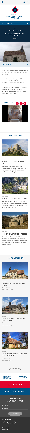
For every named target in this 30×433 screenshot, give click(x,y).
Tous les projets (15, 368)
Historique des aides (9, 64)
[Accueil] (15, 12)
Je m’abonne (15, 413)
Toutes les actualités (15, 250)
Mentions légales (6, 427)
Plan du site (5, 429)
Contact (4, 426)
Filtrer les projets (7, 23)
